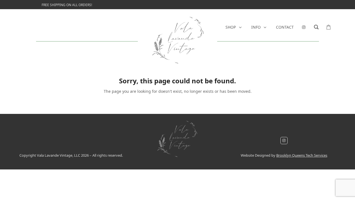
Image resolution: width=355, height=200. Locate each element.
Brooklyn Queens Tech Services (301, 155)
